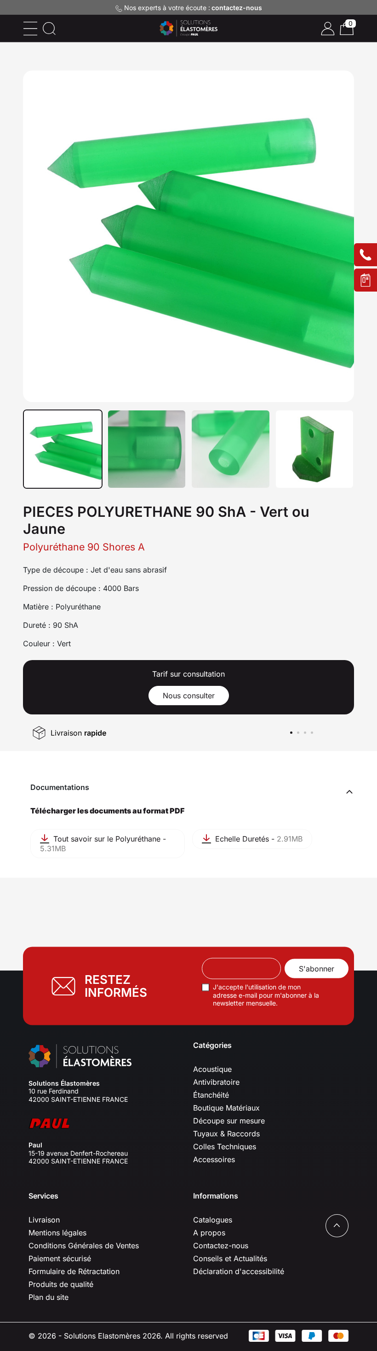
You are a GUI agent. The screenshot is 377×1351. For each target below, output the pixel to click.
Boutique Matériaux (226, 1107)
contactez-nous (236, 8)
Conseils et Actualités (230, 1258)
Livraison (44, 1219)
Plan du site (49, 1297)
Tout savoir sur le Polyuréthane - (103, 844)
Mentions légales (57, 1232)
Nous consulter (189, 695)
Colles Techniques (224, 1146)
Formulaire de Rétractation (74, 1271)
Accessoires (214, 1159)
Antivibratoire (216, 1082)
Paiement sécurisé (60, 1258)
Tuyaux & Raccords (226, 1133)
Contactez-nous (220, 1245)
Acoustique (212, 1069)
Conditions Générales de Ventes (84, 1245)
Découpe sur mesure (229, 1120)
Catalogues (212, 1219)
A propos (209, 1232)
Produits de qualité (61, 1284)
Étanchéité (211, 1095)
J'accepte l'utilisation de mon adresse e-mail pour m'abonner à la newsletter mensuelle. (266, 995)
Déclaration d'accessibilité (238, 1271)
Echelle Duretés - (258, 838)
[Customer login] (328, 28)
